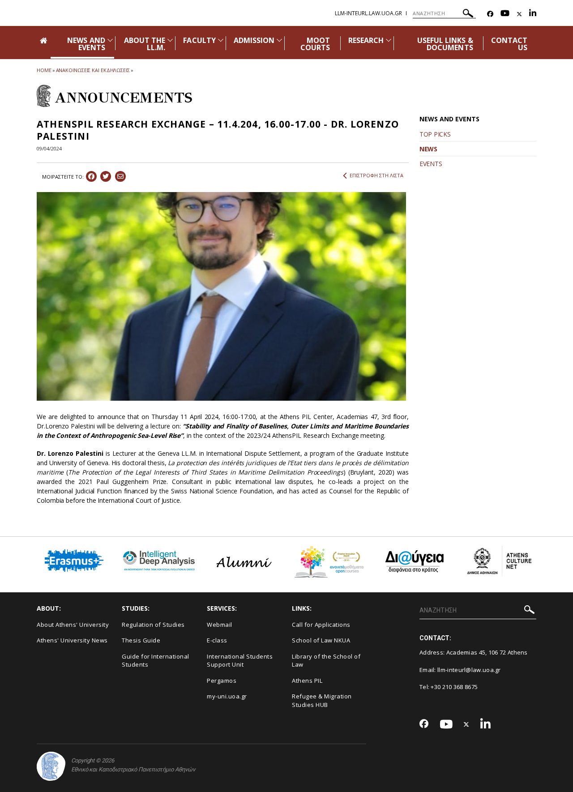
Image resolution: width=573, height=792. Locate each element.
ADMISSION (254, 40)
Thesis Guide (141, 640)
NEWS (428, 149)
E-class (217, 640)
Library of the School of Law (326, 660)
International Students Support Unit (240, 660)
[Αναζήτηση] (468, 15)
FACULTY (199, 40)
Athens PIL (307, 680)
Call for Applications (321, 625)
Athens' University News (72, 640)
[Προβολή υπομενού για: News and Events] (110, 40)
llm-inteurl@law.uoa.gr (469, 670)
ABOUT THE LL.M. (144, 43)
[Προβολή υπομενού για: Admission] (279, 40)
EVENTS (430, 163)
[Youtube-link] (504, 14)
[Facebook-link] (490, 14)
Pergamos (221, 680)
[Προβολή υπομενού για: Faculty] (221, 40)
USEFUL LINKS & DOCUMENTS (445, 43)
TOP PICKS (434, 134)
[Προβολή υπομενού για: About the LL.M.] (170, 40)
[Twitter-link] (519, 14)
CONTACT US (509, 43)
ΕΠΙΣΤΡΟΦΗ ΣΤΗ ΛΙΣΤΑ (376, 175)
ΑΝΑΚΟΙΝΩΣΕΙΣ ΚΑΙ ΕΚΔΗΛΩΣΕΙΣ (93, 70)
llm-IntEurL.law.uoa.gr (368, 13)
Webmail (219, 625)
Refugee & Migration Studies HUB (322, 700)
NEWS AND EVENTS (86, 43)
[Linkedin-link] (532, 14)
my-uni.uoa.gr (227, 696)
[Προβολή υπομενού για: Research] (388, 40)
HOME (44, 70)
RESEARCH (366, 40)
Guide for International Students (155, 660)
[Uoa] (51, 766)
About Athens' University (73, 625)
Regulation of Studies (153, 625)
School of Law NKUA (321, 640)
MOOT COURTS (315, 43)
